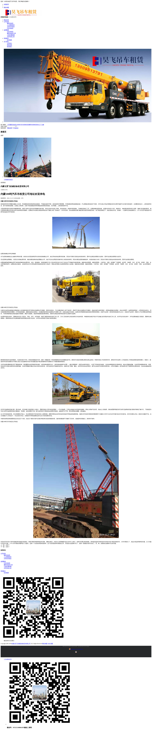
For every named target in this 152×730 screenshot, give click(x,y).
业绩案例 (6, 30)
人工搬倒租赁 (11, 25)
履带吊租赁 (10, 23)
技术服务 (9, 40)
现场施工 (6, 38)
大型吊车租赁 (11, 26)
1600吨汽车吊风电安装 (22, 124)
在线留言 (6, 4)
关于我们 (6, 41)
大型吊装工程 (11, 36)
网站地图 (6, 7)
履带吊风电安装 (33, 124)
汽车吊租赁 (10, 28)
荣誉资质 (9, 45)
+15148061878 (7, 659)
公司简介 (9, 43)
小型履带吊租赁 (11, 124)
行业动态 (15, 128)
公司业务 (6, 21)
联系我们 (9, 46)
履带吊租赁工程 (11, 33)
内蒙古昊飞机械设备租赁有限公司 (20, 643)
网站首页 (6, 20)
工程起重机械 (11, 35)
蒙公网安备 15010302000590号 (77, 649)
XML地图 (50, 643)
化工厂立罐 (41, 124)
